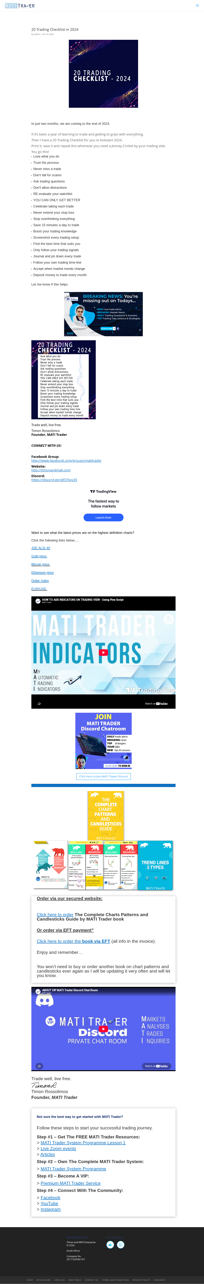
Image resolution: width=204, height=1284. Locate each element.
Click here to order (55, 914)
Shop (30, 1280)
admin (37, 34)
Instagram (51, 1209)
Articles (47, 1154)
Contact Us (91, 1280)
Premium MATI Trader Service (71, 1183)
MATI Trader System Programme (73, 1168)
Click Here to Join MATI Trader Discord (103, 776)
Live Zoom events (58, 1148)
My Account (44, 1280)
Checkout (159, 1280)
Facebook (50, 1197)
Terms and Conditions (115, 1280)
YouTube (49, 1203)
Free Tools (74, 1280)
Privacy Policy (141, 1280)
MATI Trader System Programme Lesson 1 (83, 1142)
